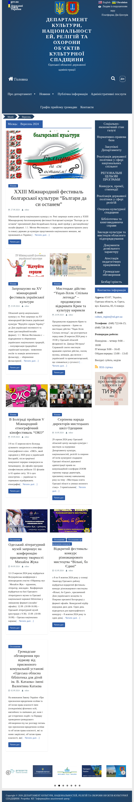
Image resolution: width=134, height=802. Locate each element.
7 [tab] (79, 786)
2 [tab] (59, 786)
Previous (8, 772)
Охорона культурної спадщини (112, 210)
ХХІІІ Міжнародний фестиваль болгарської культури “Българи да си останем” (48, 198)
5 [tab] (71, 786)
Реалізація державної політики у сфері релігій (111, 199)
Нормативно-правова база (111, 138)
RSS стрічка (106, 367)
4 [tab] (67, 786)
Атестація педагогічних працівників (111, 261)
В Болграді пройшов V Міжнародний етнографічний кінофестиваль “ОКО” (26, 425)
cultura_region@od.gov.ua (108, 316)
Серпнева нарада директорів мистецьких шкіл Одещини (71, 423)
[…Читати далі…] (41, 235)
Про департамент (20, 94)
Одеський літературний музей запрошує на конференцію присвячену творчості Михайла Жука (26, 553)
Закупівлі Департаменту (111, 148)
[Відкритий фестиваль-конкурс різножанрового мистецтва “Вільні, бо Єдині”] (71, 511)
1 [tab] (55, 786)
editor (27, 210)
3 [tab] (63, 786)
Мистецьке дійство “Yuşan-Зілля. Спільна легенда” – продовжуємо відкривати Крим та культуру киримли (71, 299)
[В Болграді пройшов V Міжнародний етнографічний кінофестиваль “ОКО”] (27, 386)
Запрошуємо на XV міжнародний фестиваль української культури (26, 294)
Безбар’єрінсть (111, 281)
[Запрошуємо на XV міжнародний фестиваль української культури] (27, 255)
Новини (44, 94)
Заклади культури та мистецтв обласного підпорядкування (111, 235)
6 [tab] (75, 786)
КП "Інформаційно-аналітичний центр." (51, 798)
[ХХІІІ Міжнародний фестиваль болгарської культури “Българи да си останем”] (49, 132)
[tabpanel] (23, 772)
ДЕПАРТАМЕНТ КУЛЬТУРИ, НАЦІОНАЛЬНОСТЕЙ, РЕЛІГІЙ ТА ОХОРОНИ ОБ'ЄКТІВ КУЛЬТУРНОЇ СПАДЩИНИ (67, 39)
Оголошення (15, 540)
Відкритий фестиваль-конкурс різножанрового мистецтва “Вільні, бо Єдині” (71, 557)
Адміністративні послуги (108, 94)
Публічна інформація (73, 94)
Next (123, 772)
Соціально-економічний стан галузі (111, 127)
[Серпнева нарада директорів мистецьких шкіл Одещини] (71, 386)
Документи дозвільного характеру (111, 248)
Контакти (87, 107)
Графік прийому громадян (58, 107)
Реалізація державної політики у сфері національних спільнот (111, 161)
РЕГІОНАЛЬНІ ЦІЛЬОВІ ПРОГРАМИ (111, 176)
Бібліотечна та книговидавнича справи (111, 222)
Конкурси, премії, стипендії (111, 187)
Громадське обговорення (111, 273)
